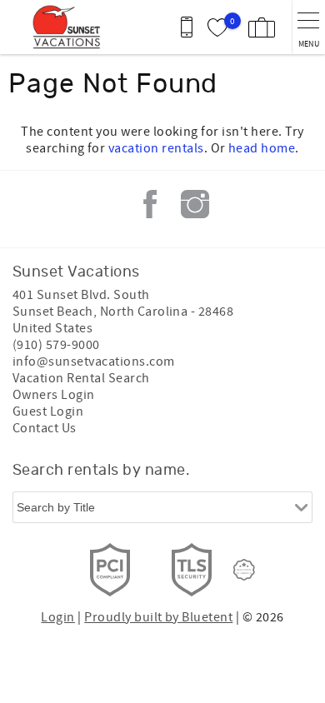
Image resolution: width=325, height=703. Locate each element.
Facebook (150, 204)
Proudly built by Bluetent (158, 617)
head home (261, 148)
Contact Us (44, 428)
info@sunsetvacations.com (93, 361)
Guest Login (47, 411)
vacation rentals (156, 148)
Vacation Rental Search (81, 378)
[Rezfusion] (244, 569)
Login (57, 617)
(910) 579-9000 (56, 345)
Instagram (195, 204)
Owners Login (53, 394)
